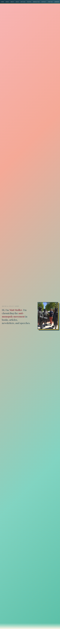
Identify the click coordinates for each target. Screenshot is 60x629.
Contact (43, 1)
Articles (23, 1)
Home (2, 1)
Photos (29, 1)
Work (7, 1)
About (12, 1)
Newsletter (36, 1)
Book (17, 1)
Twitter (50, 1)
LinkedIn (56, 1)
